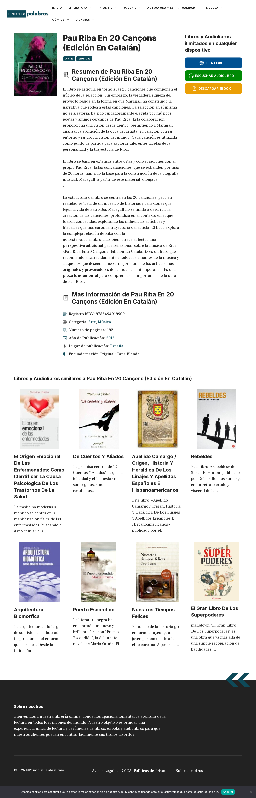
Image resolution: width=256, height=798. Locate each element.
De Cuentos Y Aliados (98, 456)
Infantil (105, 7)
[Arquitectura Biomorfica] (39, 599)
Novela (212, 7)
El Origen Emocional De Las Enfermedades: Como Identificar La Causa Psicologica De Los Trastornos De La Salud (39, 476)
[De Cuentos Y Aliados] (99, 446)
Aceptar (228, 791)
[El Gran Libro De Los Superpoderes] (216, 598)
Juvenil (129, 7)
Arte (69, 58)
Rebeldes (201, 456)
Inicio (57, 7)
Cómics (58, 19)
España (116, 346)
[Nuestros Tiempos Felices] (157, 599)
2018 (110, 338)
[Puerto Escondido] (98, 599)
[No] (251, 792)
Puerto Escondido (94, 610)
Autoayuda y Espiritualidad (171, 7)
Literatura (77, 7)
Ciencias (83, 19)
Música (84, 58)
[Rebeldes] (216, 446)
